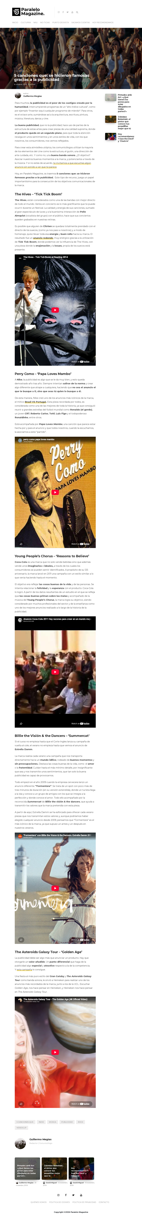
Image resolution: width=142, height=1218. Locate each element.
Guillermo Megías (32, 96)
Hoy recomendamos (102, 22)
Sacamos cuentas (80, 22)
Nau (36, 22)
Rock (80, 1122)
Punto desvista (60, 22)
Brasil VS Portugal (35, 402)
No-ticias (45, 22)
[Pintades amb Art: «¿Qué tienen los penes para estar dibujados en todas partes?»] (110, 97)
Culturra (26, 22)
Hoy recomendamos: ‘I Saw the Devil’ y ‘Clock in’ (79, 1172)
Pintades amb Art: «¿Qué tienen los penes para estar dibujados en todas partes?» (26, 1171)
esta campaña (24, 969)
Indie (41, 1122)
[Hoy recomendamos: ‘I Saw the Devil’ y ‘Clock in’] (110, 136)
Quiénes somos (39, 1202)
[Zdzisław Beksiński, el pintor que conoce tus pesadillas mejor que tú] (110, 119)
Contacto (104, 1202)
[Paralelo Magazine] (31, 17)
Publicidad (67, 1122)
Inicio (15, 22)
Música (52, 1122)
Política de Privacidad (84, 1202)
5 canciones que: (25, 1122)
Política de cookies (59, 1202)
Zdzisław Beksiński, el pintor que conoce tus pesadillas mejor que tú (53, 1171)
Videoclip (21, 1128)
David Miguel (51, 1183)
